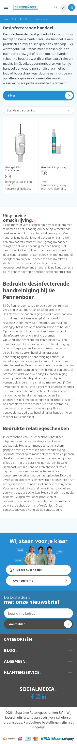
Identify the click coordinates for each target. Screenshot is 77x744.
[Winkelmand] (71, 7)
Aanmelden (17, 624)
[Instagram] (38, 697)
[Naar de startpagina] (25, 7)
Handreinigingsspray (53, 167)
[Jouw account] (63, 7)
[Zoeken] (55, 7)
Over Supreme (23, 580)
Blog (10, 650)
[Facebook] (33, 697)
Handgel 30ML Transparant (13, 169)
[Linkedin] (44, 697)
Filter (11, 95)
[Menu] (5, 7)
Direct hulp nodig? (29, 570)
